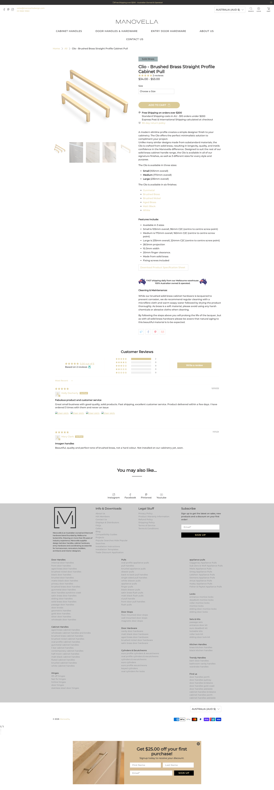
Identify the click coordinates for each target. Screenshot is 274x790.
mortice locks (197, 606)
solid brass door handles (63, 601)
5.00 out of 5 (87, 363)
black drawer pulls (130, 589)
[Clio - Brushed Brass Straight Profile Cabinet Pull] (94, 98)
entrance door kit (198, 625)
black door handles (61, 574)
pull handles (127, 565)
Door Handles (58, 559)
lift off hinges (58, 676)
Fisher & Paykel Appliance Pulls (206, 586)
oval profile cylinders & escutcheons (139, 656)
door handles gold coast (202, 686)
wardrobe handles (199, 666)
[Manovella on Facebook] (5, 10)
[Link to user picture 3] (93, 418)
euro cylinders (128, 662)
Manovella (64, 719)
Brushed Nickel (152, 198)
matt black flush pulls (132, 595)
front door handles (61, 565)
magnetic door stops (132, 621)
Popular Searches (105, 540)
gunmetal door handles (63, 589)
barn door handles (199, 660)
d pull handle (128, 598)
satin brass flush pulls (132, 592)
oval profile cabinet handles (65, 642)
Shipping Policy (146, 522)
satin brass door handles (63, 595)
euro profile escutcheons (134, 665)
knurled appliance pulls (133, 568)
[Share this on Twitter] (141, 332)
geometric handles (61, 610)
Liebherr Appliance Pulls (202, 574)
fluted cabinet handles (63, 660)
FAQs (98, 525)
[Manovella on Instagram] (13, 10)
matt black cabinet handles (65, 657)
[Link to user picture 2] (77, 418)
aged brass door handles (64, 568)
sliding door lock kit (200, 637)
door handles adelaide (201, 689)
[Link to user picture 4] (108, 418)
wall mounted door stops (134, 618)
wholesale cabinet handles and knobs (71, 633)
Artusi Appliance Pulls (201, 580)
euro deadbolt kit (198, 628)
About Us (207, 31)
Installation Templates (107, 549)
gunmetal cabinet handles (65, 645)
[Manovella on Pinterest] (9, 10)
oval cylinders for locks (133, 671)
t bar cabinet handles (62, 648)
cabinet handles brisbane (203, 692)
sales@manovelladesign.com (31, 8)
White (146, 210)
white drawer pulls (131, 580)
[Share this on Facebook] (148, 332)
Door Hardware (129, 628)
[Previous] (0, 733)
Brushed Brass (151, 194)
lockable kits (196, 631)
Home (56, 48)
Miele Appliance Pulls (200, 568)
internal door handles (62, 562)
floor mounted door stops (134, 615)
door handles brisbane (201, 683)
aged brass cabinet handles (65, 630)
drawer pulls (127, 571)
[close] (271, 2)
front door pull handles (133, 601)
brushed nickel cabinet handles (67, 639)
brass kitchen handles (201, 647)
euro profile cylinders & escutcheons (140, 653)
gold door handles (60, 613)
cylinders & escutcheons (133, 659)
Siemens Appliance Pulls (202, 577)
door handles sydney (200, 680)
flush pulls (126, 604)
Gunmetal (149, 190)
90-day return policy (153, 123)
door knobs (57, 607)
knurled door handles (62, 577)
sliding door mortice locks (203, 609)
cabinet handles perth (201, 695)
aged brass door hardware (134, 637)
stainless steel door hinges (65, 688)
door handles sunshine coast (66, 592)
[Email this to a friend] (162, 332)
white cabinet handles (63, 666)
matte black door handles (64, 580)
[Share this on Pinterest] (155, 332)
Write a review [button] (194, 365)
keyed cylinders (129, 668)
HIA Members (103, 516)
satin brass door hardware (134, 643)
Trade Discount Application (110, 552)
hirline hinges (58, 682)
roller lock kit (196, 634)
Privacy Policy (145, 513)
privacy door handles (62, 583)
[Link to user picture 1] (62, 418)
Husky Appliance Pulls (201, 583)
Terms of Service (146, 525)
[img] (62, 388)
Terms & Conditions (148, 528)
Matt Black (149, 206)
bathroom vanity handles (202, 663)
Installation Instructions (108, 546)
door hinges (57, 685)
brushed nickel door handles (66, 571)
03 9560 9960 (23, 11)
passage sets (196, 622)
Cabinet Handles (69, 31)
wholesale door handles (63, 619)
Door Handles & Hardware (116, 31)
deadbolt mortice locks (201, 600)
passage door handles (62, 604)
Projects (100, 537)
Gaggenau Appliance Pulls (203, 562)
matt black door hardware (134, 634)
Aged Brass (149, 202)
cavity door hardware (132, 631)
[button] (145, 75)
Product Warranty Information (153, 516)
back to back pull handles (134, 574)
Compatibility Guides (106, 534)
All (66, 48)
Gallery (99, 528)
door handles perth (200, 677)
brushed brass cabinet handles (67, 636)
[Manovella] (137, 21)
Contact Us (134, 39)
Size (140, 86)
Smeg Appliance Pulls (201, 571)
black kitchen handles (201, 650)
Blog (98, 531)
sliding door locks (199, 612)
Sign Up (200, 535)
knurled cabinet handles (64, 663)
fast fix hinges (58, 679)
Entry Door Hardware (168, 31)
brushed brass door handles (65, 586)
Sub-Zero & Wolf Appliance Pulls (206, 565)
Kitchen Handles (198, 644)
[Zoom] (0, 730)
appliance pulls (129, 583)
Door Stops (127, 612)
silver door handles (61, 616)
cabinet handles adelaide (203, 698)
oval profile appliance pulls (135, 562)
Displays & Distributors (107, 522)
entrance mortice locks (201, 597)
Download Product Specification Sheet (162, 267)
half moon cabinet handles (65, 654)
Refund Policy (145, 519)
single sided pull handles (134, 577)
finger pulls (127, 586)
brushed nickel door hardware (137, 640)
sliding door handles (62, 598)
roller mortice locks (199, 603)
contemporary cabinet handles (67, 651)
